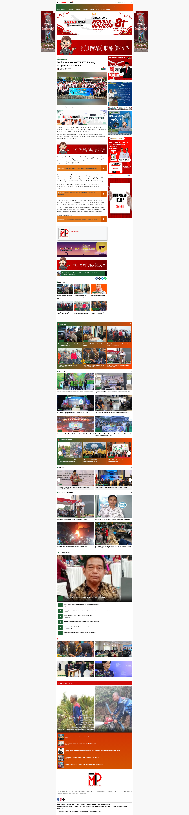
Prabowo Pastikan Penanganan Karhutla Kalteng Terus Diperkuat (64, 297)
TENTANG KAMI (61, 791)
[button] (131, 2)
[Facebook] (96, 278)
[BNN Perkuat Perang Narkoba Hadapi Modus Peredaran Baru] (119, 356)
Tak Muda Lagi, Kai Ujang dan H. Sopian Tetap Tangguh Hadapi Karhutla (69, 460)
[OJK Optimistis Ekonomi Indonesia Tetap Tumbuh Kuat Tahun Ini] (113, 669)
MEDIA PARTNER (91, 791)
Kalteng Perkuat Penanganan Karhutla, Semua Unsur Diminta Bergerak (64, 313)
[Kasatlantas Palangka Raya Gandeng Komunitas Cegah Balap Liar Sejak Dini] (113, 381)
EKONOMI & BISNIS (95, 309)
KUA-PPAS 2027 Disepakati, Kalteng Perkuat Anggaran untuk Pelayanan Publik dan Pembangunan (88, 610)
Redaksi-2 (62, 68)
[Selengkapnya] (130, 324)
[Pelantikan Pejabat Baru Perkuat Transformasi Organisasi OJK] (75, 669)
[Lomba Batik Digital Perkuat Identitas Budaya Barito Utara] (99, 289)
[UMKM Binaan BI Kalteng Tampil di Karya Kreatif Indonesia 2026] (99, 306)
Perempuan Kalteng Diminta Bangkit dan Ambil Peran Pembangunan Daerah (84, 764)
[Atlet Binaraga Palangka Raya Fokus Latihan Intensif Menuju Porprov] (113, 403)
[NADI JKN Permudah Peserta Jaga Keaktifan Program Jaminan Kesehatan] (75, 381)
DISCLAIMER (83, 793)
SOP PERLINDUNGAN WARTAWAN (101, 806)
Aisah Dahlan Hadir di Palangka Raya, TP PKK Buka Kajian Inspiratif (82, 757)
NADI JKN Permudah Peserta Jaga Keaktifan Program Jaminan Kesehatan (75, 391)
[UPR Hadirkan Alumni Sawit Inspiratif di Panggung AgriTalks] (119, 450)
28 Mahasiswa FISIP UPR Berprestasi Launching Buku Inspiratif (92, 460)
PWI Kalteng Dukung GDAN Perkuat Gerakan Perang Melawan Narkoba (112, 519)
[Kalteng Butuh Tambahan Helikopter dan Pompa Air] (82, 289)
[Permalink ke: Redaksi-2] (58, 69)
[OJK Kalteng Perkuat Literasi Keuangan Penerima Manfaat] (113, 649)
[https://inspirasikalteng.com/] (65, 2)
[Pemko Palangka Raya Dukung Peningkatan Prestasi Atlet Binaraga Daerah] (75, 424)
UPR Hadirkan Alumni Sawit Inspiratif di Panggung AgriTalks (118, 460)
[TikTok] (63, 799)
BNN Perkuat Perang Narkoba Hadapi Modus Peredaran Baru (118, 366)
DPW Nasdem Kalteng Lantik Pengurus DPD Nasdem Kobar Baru (111, 487)
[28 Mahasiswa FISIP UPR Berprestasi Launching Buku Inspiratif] (94, 450)
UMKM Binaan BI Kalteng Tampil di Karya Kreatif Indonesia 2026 (97, 313)
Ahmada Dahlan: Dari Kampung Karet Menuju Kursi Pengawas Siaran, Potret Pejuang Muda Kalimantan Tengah (92, 750)
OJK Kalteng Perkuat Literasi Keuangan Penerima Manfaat (109, 658)
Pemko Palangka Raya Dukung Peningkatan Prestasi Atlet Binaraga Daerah (75, 433)
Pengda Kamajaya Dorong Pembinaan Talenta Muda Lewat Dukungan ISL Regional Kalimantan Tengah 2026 (113, 434)
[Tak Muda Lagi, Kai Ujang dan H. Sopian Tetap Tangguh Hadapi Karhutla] (70, 450)
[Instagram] (61, 799)
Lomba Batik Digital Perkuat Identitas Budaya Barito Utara (98, 296)
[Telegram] (102, 278)
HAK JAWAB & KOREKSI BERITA (71, 793)
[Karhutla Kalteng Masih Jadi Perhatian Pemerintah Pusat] (82, 306)
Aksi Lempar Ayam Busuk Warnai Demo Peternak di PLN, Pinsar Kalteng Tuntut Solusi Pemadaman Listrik (113, 547)
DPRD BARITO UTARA (96, 292)
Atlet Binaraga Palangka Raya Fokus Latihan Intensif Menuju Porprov (112, 412)
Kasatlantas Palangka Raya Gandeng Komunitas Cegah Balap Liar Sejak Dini (112, 391)
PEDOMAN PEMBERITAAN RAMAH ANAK (67, 806)
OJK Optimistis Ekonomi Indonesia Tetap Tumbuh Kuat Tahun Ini (111, 678)
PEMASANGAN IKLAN (79, 791)
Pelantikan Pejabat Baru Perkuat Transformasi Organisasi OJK (72, 678)
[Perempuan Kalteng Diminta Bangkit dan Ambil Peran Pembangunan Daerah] (61, 765)
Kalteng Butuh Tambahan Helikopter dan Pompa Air (80, 296)
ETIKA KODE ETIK (91, 804)
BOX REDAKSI (69, 791)
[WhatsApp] (105, 278)
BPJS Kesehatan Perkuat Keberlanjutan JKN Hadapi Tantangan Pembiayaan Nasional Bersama (72, 413)
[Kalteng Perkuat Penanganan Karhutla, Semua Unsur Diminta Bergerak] (65, 306)
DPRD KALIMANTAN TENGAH (101, 484)
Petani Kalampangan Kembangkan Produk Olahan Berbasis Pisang (80, 632)
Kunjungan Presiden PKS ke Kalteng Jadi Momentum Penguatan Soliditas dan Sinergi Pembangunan (73, 488)
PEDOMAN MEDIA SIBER (102, 791)
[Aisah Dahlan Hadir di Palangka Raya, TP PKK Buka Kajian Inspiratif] (61, 758)
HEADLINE (59, 59)
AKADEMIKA (86, 456)
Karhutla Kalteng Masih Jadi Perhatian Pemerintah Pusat (81, 312)
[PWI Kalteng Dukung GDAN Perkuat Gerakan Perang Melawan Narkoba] (113, 506)
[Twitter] (99, 278)
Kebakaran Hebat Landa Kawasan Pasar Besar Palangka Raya (72, 546)
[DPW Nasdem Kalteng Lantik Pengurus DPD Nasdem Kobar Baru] (113, 478)
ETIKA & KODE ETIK (115, 791)
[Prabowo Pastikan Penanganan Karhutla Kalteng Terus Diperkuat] (65, 289)
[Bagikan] (105, 69)
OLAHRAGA (65, 59)
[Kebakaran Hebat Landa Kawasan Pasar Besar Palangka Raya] (75, 533)
